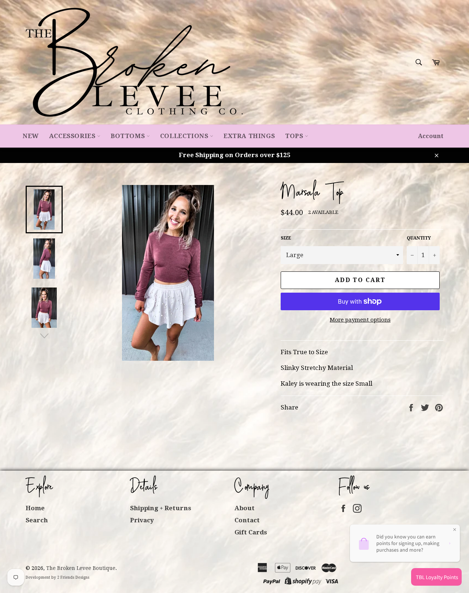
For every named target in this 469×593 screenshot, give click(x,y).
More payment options (360, 319)
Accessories (73, 136)
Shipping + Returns (160, 508)
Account (430, 136)
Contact (247, 520)
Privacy (142, 520)
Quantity (419, 238)
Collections (185, 136)
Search (37, 520)
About (244, 508)
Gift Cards (250, 532)
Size (286, 238)
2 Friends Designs (73, 577)
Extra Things (249, 136)
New (31, 136)
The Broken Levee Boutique (80, 568)
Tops (295, 136)
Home (35, 508)
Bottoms (129, 136)
